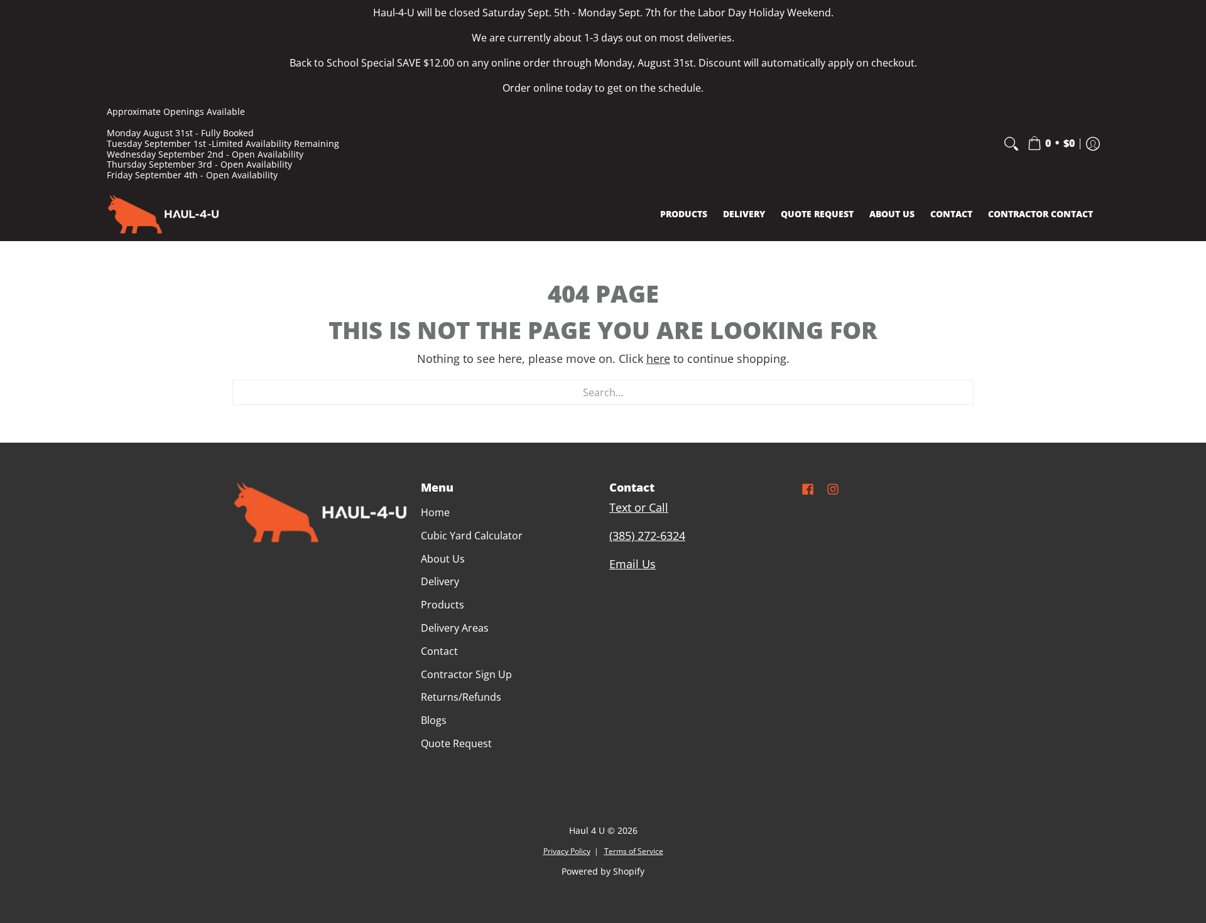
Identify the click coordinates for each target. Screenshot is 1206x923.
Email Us (632, 563)
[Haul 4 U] (163, 214)
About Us (443, 559)
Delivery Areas (455, 628)
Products (442, 605)
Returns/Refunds (461, 697)
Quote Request (456, 743)
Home (435, 512)
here (658, 358)
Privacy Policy (566, 851)
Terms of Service (633, 851)
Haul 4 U (587, 830)
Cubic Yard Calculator (472, 535)
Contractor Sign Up (466, 674)
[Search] (1011, 143)
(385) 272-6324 (647, 535)
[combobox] (603, 392)
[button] (1051, 143)
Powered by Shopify (603, 871)
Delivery (440, 581)
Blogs (434, 720)
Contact (439, 651)
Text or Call (638, 507)
